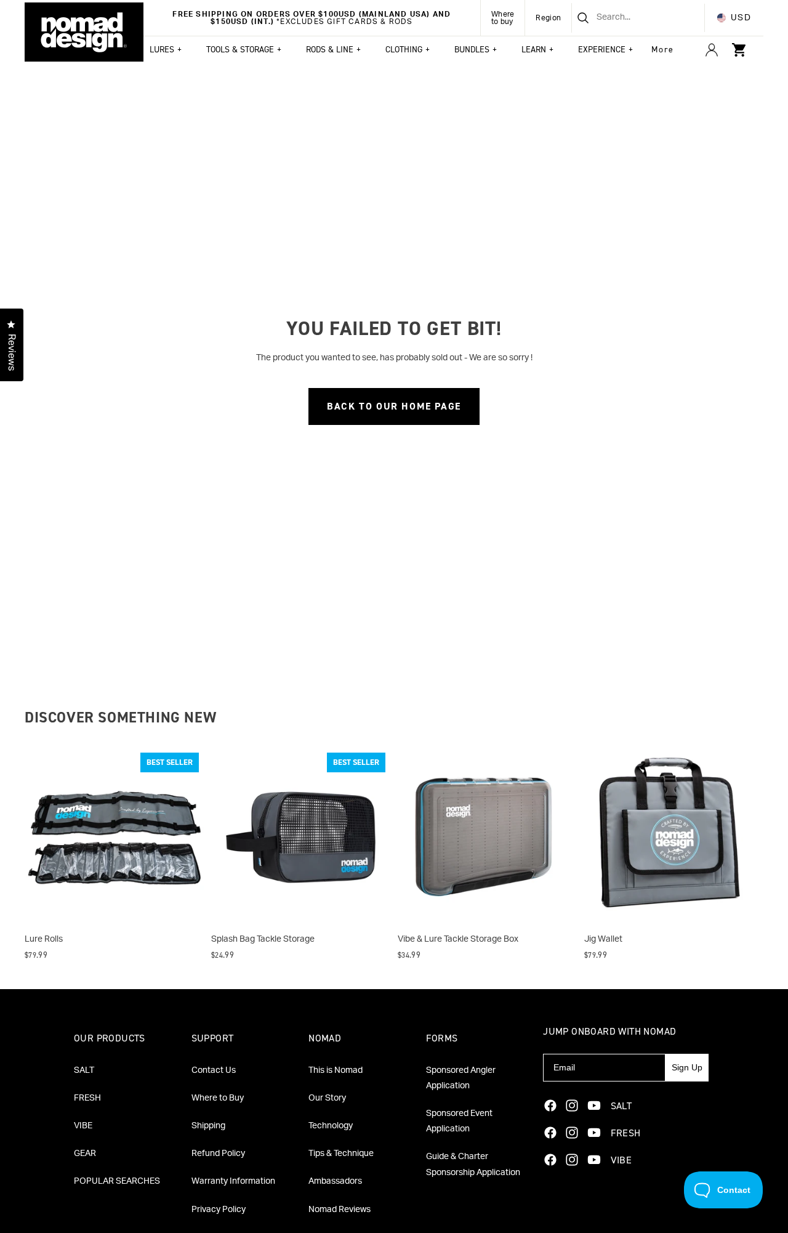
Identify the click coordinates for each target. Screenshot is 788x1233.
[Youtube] (594, 1105)
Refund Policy (218, 1153)
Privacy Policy (218, 1209)
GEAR (85, 1153)
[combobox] (623, 18)
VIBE (83, 1126)
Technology (330, 1126)
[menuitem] (662, 49)
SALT (84, 1070)
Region (548, 18)
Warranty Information (233, 1181)
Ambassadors (335, 1181)
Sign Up (687, 1067)
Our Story (327, 1098)
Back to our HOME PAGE (394, 406)
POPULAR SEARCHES (117, 1181)
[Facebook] (550, 1105)
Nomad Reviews (339, 1209)
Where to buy (503, 17)
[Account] (711, 49)
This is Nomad (335, 1070)
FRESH (87, 1098)
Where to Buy (217, 1098)
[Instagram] (572, 1105)
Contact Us (213, 1070)
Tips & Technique (341, 1153)
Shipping (208, 1126)
